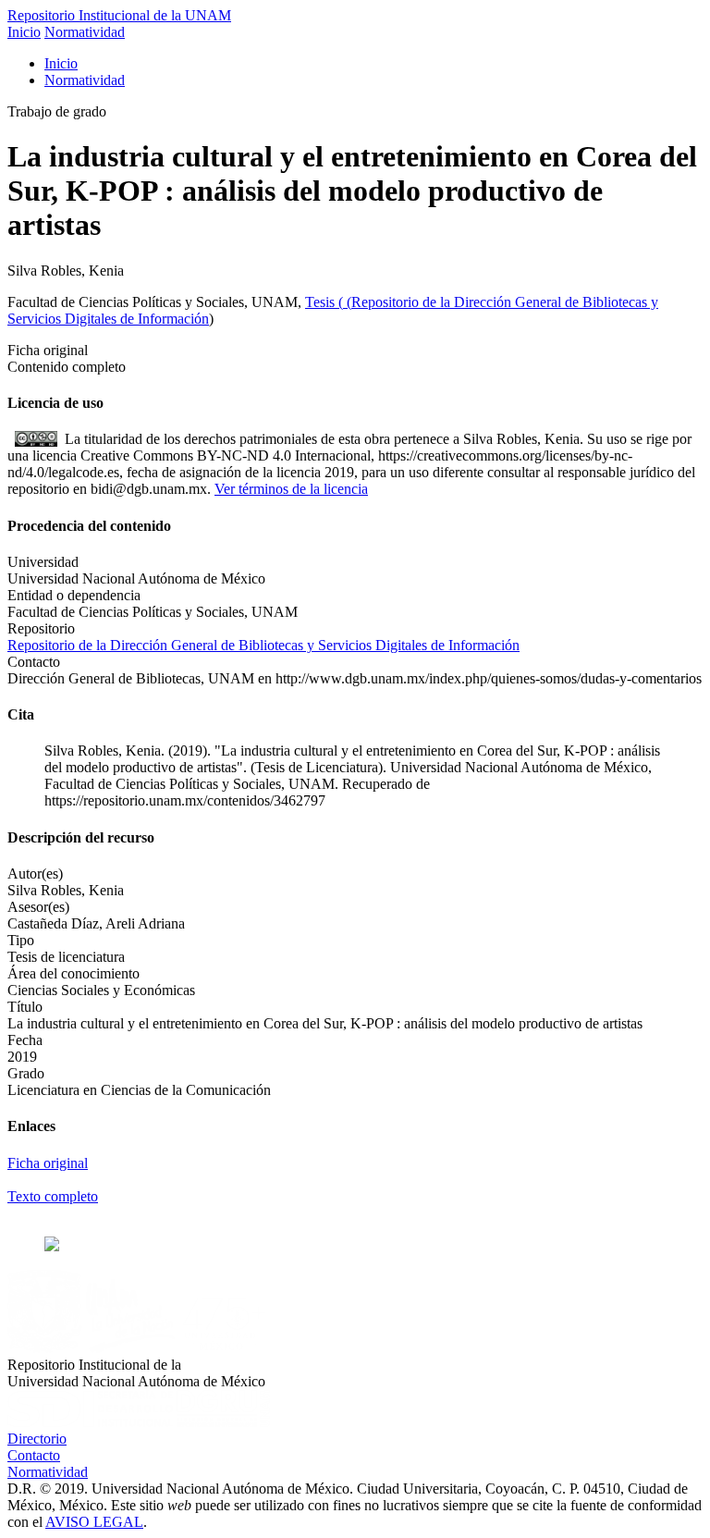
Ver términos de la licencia (291, 489)
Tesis (321, 302)
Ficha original (47, 1163)
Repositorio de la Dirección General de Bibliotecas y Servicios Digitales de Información (263, 645)
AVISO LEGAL (94, 1522)
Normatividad (84, 32)
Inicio (24, 32)
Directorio (37, 1438)
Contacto (33, 1455)
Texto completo (52, 1196)
